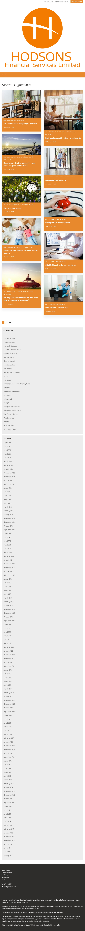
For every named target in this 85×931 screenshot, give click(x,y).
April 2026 (7, 458)
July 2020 (7, 719)
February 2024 (9, 556)
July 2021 (7, 674)
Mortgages (7, 380)
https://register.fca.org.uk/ (15, 909)
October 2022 (8, 617)
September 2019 (9, 757)
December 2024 (9, 518)
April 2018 (7, 822)
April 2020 (7, 731)
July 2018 (7, 810)
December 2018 (9, 791)
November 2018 (9, 795)
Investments (8, 369)
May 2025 (7, 499)
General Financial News (12, 350)
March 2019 (8, 780)
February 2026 (9, 465)
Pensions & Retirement (12, 391)
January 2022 (8, 651)
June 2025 (7, 496)
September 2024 (9, 530)
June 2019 (7, 768)
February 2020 (9, 738)
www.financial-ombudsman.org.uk (12, 921)
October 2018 (8, 799)
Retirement (8, 399)
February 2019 (9, 784)
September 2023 (9, 575)
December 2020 (9, 700)
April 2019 (7, 776)
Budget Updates (9, 342)
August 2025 (8, 488)
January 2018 (8, 833)
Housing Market (9, 361)
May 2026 (7, 454)
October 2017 (8, 844)
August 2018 (8, 806)
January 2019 (8, 787)
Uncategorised (9, 418)
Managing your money (12, 372)
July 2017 (7, 848)
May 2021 (7, 681)
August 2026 (8, 443)
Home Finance (9, 357)
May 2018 (7, 818)
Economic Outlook (10, 346)
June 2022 (7, 632)
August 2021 (8, 670)
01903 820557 (49, 1)
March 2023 (8, 598)
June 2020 (7, 723)
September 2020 (9, 712)
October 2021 (8, 662)
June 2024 (7, 541)
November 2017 (9, 841)
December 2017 (9, 837)
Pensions (7, 388)
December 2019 (9, 746)
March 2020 (8, 734)
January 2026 (8, 469)
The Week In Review (11, 414)
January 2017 (8, 856)
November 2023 (9, 568)
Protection (7, 395)
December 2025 (9, 473)
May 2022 (7, 636)
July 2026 (7, 446)
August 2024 (8, 534)
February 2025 (9, 511)
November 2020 (9, 704)
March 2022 (8, 643)
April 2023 (7, 594)
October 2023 (8, 571)
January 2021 (8, 696)
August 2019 (8, 761)
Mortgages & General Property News (17, 384)
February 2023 (9, 602)
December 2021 (9, 655)
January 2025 (8, 515)
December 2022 (9, 609)
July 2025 (7, 492)
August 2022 (8, 624)
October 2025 (8, 480)
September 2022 (9, 621)
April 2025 (7, 503)
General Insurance (10, 354)
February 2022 (9, 647)
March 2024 (8, 552)
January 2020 (8, 742)
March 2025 (8, 507)
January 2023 (8, 606)
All (4, 335)
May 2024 (7, 545)
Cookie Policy (46, 925)
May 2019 (7, 772)
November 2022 (9, 613)
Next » (11, 322)
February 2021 (9, 693)
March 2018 (8, 825)
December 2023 (9, 564)
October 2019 (8, 753)
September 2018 (9, 803)
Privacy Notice (55, 925)
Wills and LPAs (9, 426)
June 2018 (7, 814)
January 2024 (8, 560)
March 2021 (8, 689)
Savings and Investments (12, 410)
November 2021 (9, 659)
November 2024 (9, 522)
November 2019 (9, 750)
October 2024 (8, 526)
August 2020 (8, 715)
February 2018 (9, 829)
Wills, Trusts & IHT (10, 429)
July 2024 (7, 537)
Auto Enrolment (9, 338)
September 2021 (9, 666)
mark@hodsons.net (62, 1)
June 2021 (7, 678)
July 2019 (7, 765)
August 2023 (8, 579)
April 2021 (7, 685)
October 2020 (8, 708)
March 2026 (8, 462)
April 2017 (7, 852)
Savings (6, 403)
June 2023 (7, 587)
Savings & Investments (12, 407)
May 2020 (7, 727)
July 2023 (7, 583)
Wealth (6, 422)
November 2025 (9, 477)
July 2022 (7, 628)
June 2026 (7, 450)
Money (6, 376)
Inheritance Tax (9, 365)
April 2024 (7, 549)
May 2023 (7, 590)
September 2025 (9, 484)
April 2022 (7, 640)
